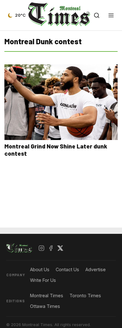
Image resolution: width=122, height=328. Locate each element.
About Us (39, 269)
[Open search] (96, 15)
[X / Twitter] (60, 248)
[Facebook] (51, 248)
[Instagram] (41, 248)
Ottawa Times (45, 306)
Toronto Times (85, 295)
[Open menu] (111, 15)
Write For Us (43, 280)
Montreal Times (46, 295)
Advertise (95, 269)
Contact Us (67, 269)
